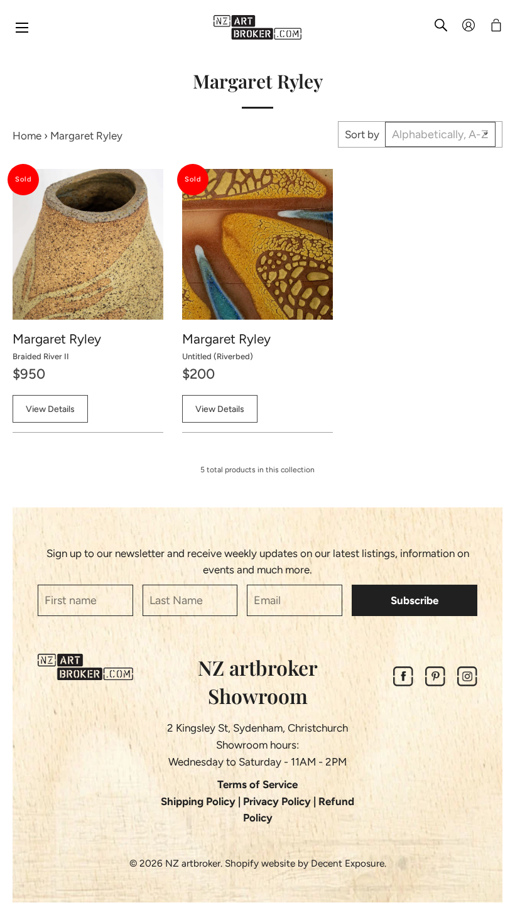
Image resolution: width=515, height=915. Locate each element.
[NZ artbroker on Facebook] (403, 682)
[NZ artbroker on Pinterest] (435, 682)
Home (27, 135)
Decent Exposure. (348, 863)
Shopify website (260, 863)
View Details (50, 409)
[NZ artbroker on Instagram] (467, 682)
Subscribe (414, 600)
